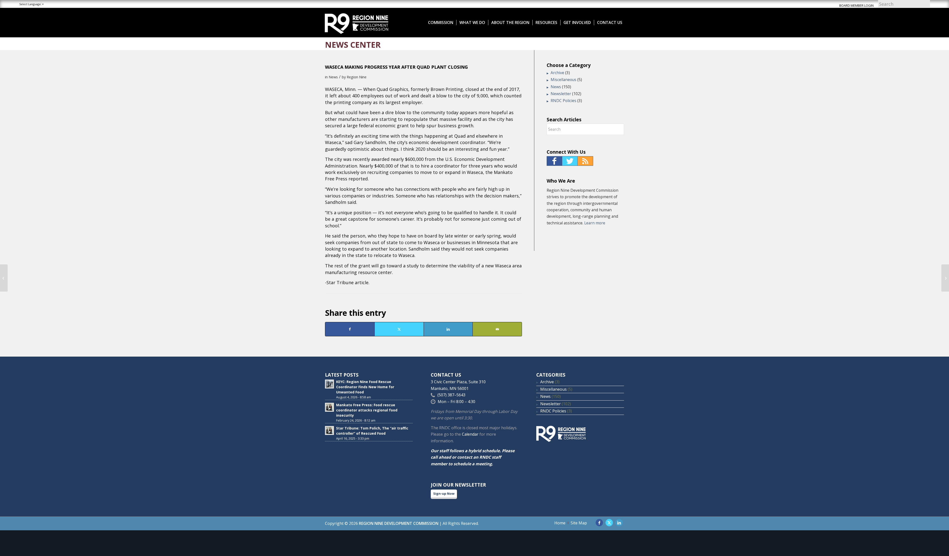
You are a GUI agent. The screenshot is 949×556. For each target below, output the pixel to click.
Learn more (594, 223)
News (333, 76)
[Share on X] (399, 329)
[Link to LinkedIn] (619, 522)
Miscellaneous (563, 79)
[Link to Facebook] (599, 522)
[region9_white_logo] (356, 22)
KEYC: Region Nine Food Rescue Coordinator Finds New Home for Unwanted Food (365, 386)
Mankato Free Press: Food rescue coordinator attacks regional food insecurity (366, 410)
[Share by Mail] (497, 329)
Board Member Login (856, 5)
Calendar (470, 434)
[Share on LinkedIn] (448, 329)
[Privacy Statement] (4, 278)
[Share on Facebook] (349, 329)
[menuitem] (440, 22)
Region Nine (357, 76)
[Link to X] (609, 522)
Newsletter (561, 93)
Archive (557, 72)
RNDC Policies (563, 100)
